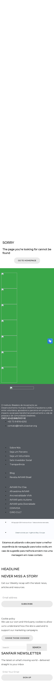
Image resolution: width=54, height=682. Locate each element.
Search (37, 647)
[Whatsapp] (28, 437)
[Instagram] (12, 437)
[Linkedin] (20, 437)
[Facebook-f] (4, 437)
